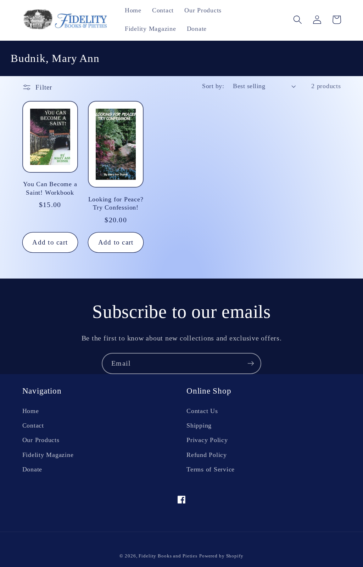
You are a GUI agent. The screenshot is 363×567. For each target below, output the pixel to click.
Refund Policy (206, 454)
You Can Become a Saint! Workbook (50, 188)
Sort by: (213, 86)
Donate (32, 469)
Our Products (41, 439)
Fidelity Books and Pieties (168, 556)
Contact (33, 425)
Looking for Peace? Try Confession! (116, 203)
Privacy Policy (207, 439)
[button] (297, 19)
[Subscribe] (251, 363)
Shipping (199, 425)
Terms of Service (210, 469)
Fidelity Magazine (48, 454)
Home (30, 410)
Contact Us (202, 410)
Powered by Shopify (221, 556)
